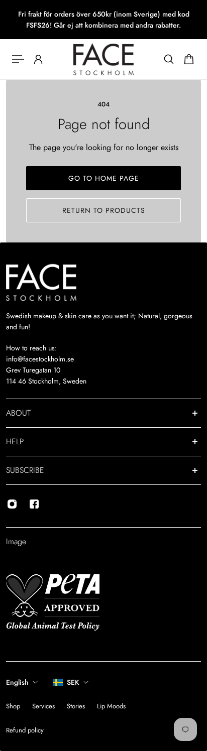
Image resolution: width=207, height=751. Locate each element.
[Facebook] (34, 504)
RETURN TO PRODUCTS (103, 210)
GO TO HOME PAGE (103, 178)
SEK (73, 682)
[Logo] (103, 59)
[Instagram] (12, 504)
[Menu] (18, 59)
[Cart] (189, 59)
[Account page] (38, 59)
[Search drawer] (169, 59)
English (17, 682)
